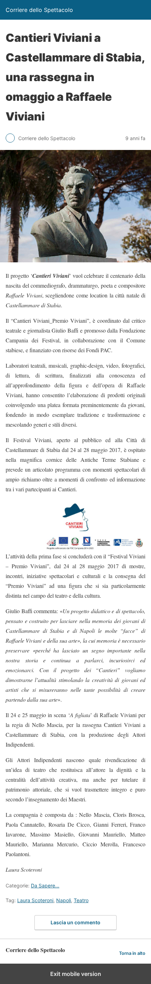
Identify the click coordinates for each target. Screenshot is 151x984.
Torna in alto (132, 953)
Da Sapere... (45, 885)
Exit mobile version (75, 973)
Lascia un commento (75, 922)
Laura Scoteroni (35, 900)
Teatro (81, 900)
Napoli (63, 900)
